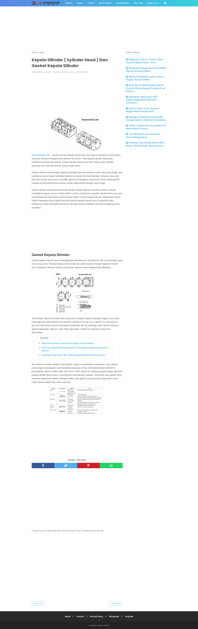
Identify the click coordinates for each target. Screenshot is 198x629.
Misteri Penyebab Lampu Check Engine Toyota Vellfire (68, 343)
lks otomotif (105, 625)
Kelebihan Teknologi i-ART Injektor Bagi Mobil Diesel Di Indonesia (73, 355)
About (68, 616)
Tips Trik (138, 3)
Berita (69, 3)
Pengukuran (122, 3)
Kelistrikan (105, 3)
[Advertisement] (99, 28)
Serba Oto (152, 3)
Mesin (80, 3)
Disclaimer (114, 616)
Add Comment (82, 72)
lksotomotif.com (41, 155)
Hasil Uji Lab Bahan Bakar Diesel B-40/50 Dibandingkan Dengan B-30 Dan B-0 (75, 349)
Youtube (129, 616)
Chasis (91, 3)
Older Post (115, 603)
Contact (80, 616)
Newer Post (38, 603)
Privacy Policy (96, 616)
